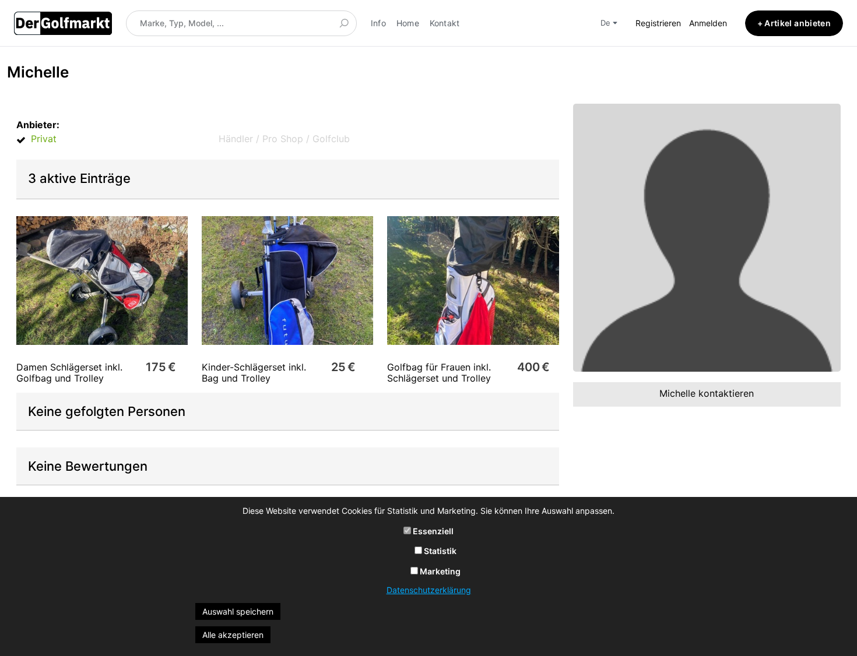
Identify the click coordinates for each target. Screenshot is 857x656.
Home (407, 23)
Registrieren (658, 23)
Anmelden (708, 23)
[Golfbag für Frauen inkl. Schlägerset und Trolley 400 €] (473, 280)
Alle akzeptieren (233, 635)
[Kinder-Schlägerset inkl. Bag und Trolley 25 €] (287, 280)
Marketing (439, 571)
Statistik (439, 551)
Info (378, 23)
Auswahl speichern (237, 611)
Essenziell (432, 531)
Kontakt (445, 23)
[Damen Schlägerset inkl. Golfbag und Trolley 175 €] (102, 280)
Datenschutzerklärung (429, 590)
